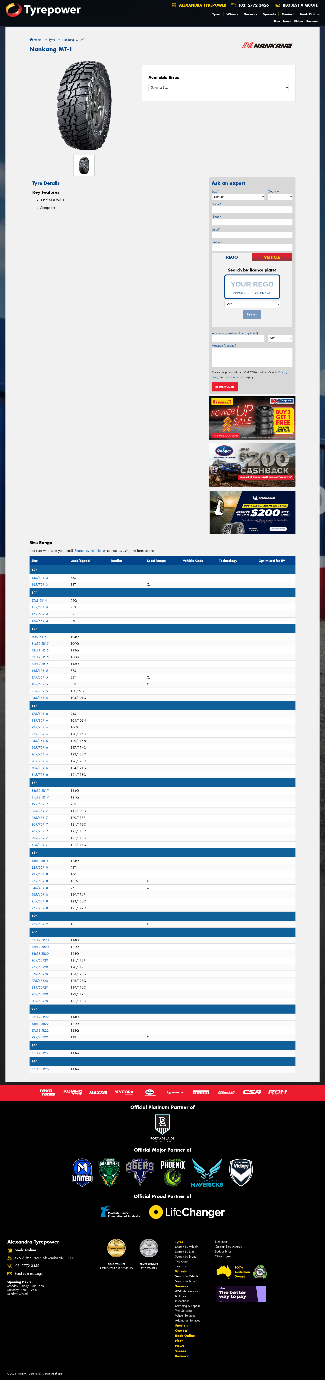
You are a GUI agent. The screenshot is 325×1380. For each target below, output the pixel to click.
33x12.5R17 (40, 791)
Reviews (312, 21)
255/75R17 (39, 811)
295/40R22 (39, 1037)
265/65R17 (39, 818)
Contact (288, 14)
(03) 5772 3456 (254, 5)
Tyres (216, 14)
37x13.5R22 (40, 1031)
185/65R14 (39, 621)
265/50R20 (39, 960)
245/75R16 (39, 741)
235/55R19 (39, 924)
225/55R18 (39, 868)
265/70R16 (39, 748)
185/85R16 (39, 721)
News (287, 21)
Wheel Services (185, 1316)
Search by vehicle (87, 550)
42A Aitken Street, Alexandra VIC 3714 (44, 1258)
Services (250, 14)
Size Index (221, 1242)
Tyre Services (183, 1311)
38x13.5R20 (40, 954)
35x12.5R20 (40, 947)
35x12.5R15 (40, 664)
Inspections (182, 1301)
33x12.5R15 (40, 657)
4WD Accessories (186, 1291)
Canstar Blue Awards (228, 1247)
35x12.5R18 (40, 861)
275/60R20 (39, 974)
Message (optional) (224, 346)
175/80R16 (39, 714)
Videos (298, 21)
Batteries (180, 1296)
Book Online (310, 14)
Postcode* (218, 242)
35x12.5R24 (40, 1053)
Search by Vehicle (186, 1247)
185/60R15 (39, 684)
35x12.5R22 (40, 1024)
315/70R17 (39, 845)
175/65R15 (39, 677)
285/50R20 (39, 988)
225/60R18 (39, 874)
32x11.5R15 (40, 650)
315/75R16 (39, 775)
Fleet (276, 21)
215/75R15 (39, 691)
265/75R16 (39, 754)
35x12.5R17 (40, 797)
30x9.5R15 (39, 637)
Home (37, 40)
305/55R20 (39, 1001)
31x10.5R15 (40, 644)
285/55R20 (39, 994)
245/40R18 (39, 888)
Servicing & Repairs (187, 1306)
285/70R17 (39, 831)
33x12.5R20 (40, 940)
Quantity (273, 191)
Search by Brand (186, 1257)
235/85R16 (39, 734)
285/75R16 (39, 761)
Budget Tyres (223, 1251)
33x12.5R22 (40, 1017)
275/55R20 (39, 967)
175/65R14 (39, 614)
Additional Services (187, 1320)
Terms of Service (235, 377)
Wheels (232, 14)
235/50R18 (39, 881)
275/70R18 (39, 908)
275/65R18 (39, 901)
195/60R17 (39, 804)
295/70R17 (39, 838)
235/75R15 (39, 698)
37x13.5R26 (40, 1069)
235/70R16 (39, 727)
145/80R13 (39, 578)
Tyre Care (181, 1261)
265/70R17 (39, 824)
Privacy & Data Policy (29, 1373)
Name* (216, 204)
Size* (215, 191)
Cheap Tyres (223, 1256)
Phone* (216, 217)
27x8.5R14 (39, 601)
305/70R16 (39, 768)
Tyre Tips (180, 1266)
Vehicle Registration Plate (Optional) (235, 333)
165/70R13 (39, 585)
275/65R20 (39, 981)
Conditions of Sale (52, 1373)
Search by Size (184, 1252)
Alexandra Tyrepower (202, 5)
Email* (216, 229)
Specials (269, 14)
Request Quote (225, 386)
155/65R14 (39, 607)
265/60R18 (39, 895)
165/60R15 (39, 671)
